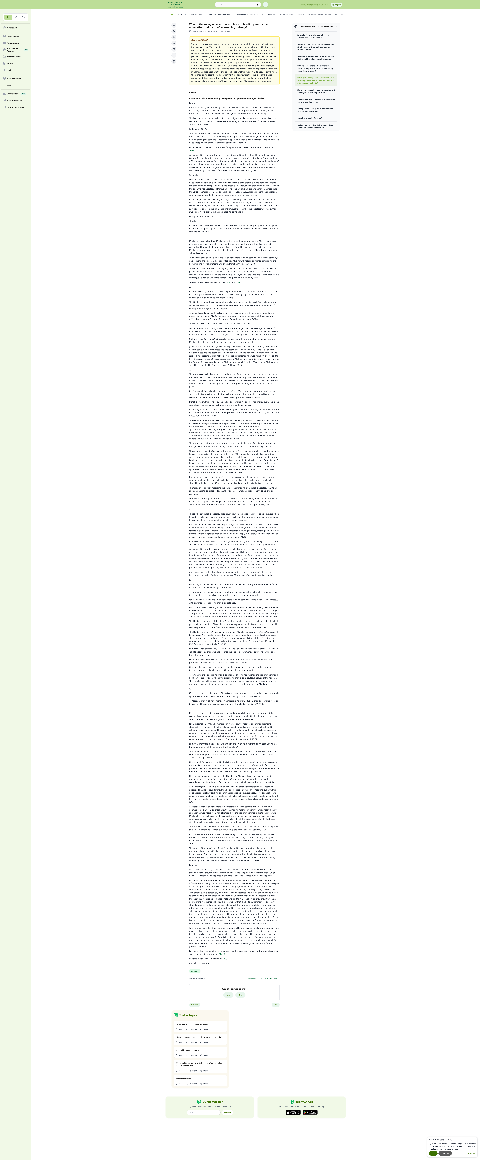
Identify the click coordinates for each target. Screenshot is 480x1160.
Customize (470, 1153)
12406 (222, 954)
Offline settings (16, 94)
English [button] (338, 5)
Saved (9, 85)
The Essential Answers (17, 49)
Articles (10, 63)
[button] (173, 25)
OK (433, 1153)
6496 (238, 282)
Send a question (14, 78)
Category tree (13, 36)
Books (9, 70)
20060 (192, 150)
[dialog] (452, 1147)
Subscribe (227, 1112)
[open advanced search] (257, 4)
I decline (445, 1153)
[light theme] (16, 17)
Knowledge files (14, 56)
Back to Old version (15, 107)
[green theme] (8, 17)
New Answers (13, 43)
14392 (228, 282)
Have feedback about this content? (263, 978)
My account (12, 28)
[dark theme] (23, 17)
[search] (265, 4)
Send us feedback (14, 100)
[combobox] (236, 4)
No (240, 995)
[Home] (172, 14)
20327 (226, 958)
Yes (228, 995)
